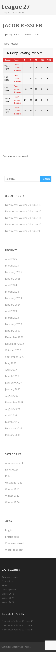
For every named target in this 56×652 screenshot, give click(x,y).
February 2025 (13, 272)
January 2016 (12, 435)
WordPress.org (14, 549)
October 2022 (13, 350)
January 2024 (12, 304)
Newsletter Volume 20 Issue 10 (23, 224)
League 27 (15, 6)
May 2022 (10, 363)
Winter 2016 (12, 489)
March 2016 (12, 422)
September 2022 (14, 356)
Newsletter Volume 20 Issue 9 (22, 231)
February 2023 (13, 324)
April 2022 (11, 370)
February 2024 (13, 298)
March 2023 (12, 317)
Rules (8, 476)
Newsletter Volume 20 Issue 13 (23, 205)
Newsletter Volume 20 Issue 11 (23, 218)
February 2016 (13, 428)
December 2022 (14, 337)
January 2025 (12, 278)
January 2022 (12, 389)
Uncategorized (13, 482)
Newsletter (11, 469)
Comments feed (14, 543)
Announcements (14, 463)
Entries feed (12, 536)
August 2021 (12, 396)
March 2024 (12, 291)
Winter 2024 (12, 502)
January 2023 (12, 330)
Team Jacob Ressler (17, 67)
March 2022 (12, 376)
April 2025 (11, 259)
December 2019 (14, 402)
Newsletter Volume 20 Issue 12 (23, 211)
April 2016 (11, 415)
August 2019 (12, 409)
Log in (8, 530)
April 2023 (11, 311)
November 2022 (14, 343)
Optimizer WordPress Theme (16, 646)
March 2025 (12, 265)
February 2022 (13, 383)
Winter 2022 (12, 495)
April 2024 (11, 285)
